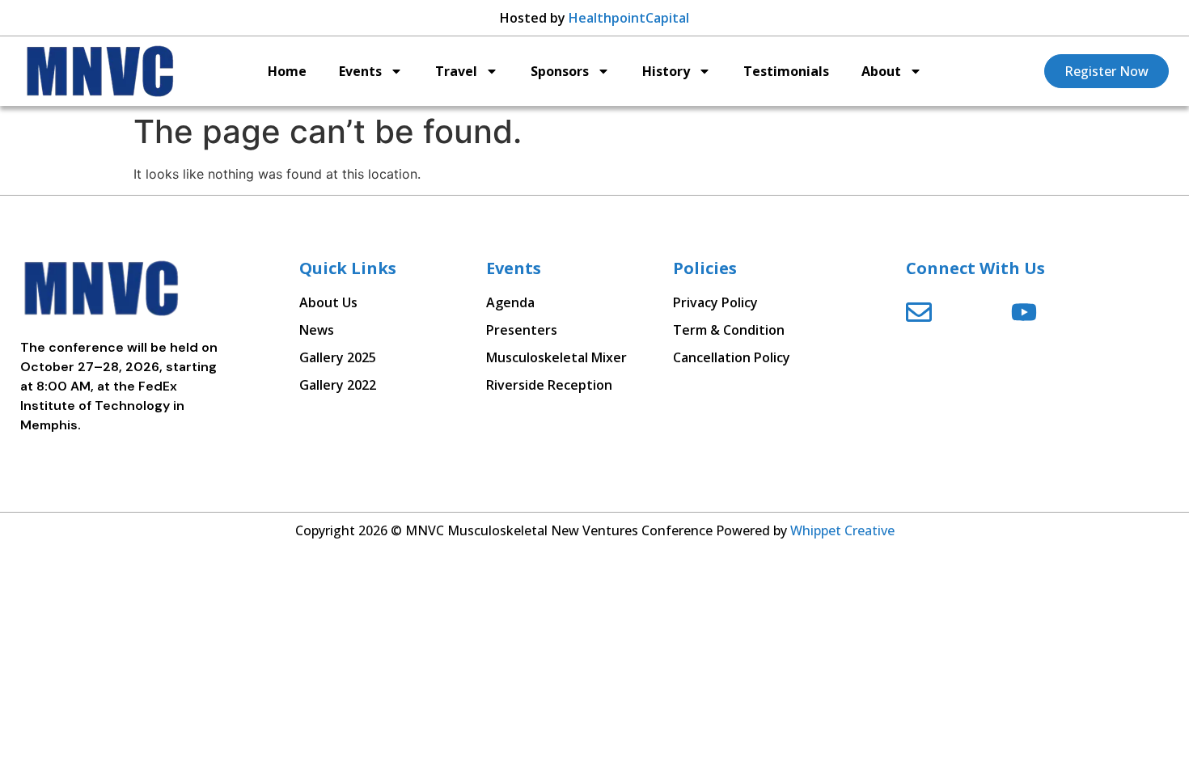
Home (287, 71)
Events (360, 71)
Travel (456, 71)
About (881, 71)
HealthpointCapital (629, 18)
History (666, 71)
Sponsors (560, 71)
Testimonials (786, 71)
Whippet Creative (842, 530)
